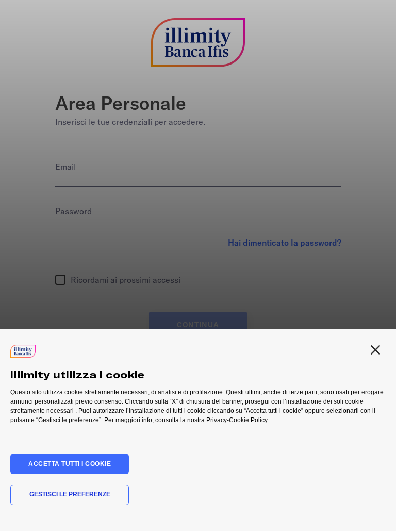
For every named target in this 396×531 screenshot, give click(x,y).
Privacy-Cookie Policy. (237, 420)
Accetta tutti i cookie (69, 464)
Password (73, 211)
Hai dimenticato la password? (284, 242)
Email (65, 166)
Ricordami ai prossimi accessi (125, 278)
